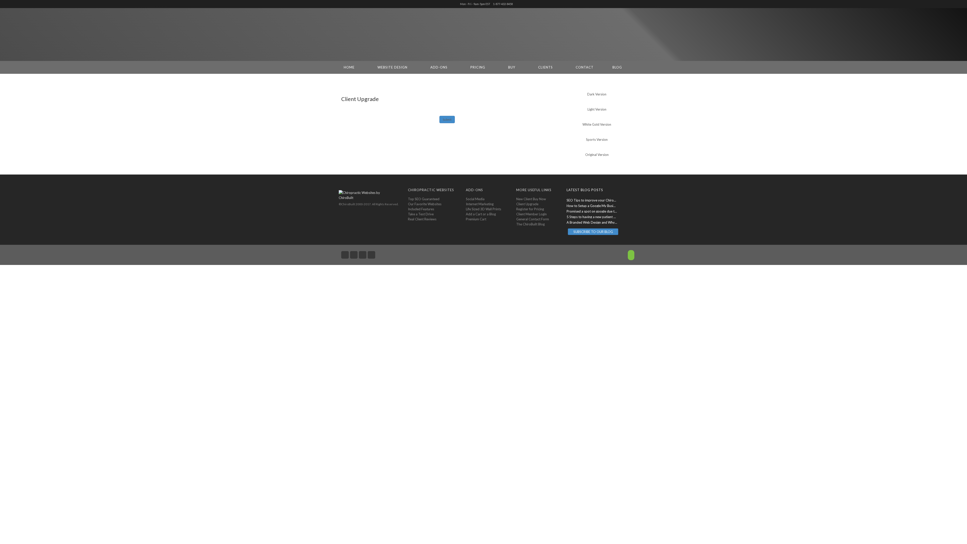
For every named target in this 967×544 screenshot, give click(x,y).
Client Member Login (531, 214)
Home (349, 67)
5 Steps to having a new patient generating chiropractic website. (613, 217)
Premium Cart (476, 219)
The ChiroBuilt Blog (530, 224)
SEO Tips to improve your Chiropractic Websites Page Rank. (611, 200)
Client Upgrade (527, 204)
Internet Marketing (480, 204)
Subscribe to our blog (593, 232)
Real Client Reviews (422, 219)
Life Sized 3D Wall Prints (483, 209)
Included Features (421, 209)
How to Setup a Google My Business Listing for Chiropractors (611, 206)
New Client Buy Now (531, 199)
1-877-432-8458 (503, 4)
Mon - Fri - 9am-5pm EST (475, 4)
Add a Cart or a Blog (481, 214)
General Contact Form (532, 219)
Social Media (475, 199)
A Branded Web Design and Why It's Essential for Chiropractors (613, 222)
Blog (617, 67)
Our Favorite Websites (424, 204)
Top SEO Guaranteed (423, 199)
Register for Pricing (530, 209)
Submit (447, 119)
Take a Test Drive (421, 214)
